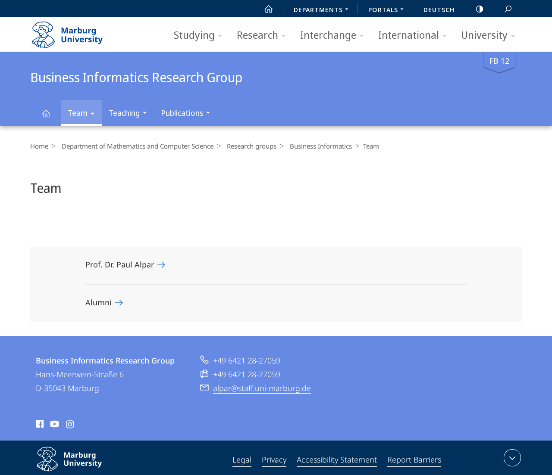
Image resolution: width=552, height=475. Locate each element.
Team (78, 113)
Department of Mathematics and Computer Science (137, 146)
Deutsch (439, 9)
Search (508, 8)
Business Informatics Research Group (45, 113)
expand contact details (512, 457)
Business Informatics (321, 146)
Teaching (124, 113)
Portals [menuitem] (383, 9)
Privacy (274, 459)
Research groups (251, 146)
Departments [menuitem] (318, 9)
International (408, 35)
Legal (241, 459)
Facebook (39, 425)
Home (39, 146)
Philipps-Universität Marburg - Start (84, 32)
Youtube (53, 425)
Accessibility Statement (337, 459)
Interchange (328, 35)
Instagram (70, 425)
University (484, 35)
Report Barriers (414, 459)
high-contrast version (479, 8)
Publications (182, 113)
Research (257, 35)
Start (268, 8)
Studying (194, 35)
